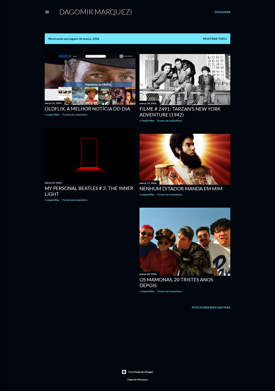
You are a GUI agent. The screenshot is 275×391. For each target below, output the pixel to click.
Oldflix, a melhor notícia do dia (87, 108)
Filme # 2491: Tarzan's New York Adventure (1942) (180, 111)
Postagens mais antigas (211, 307)
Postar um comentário (74, 114)
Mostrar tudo (215, 38)
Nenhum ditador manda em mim (181, 188)
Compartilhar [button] (52, 114)
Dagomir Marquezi (95, 11)
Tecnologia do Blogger (141, 371)
